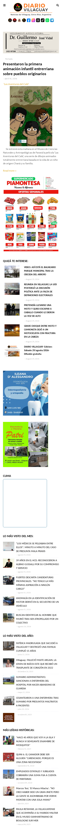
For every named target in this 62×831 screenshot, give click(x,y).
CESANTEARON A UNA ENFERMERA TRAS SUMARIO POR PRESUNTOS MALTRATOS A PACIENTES (37, 702)
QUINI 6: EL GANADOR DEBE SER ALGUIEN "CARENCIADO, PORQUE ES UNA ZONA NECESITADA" (35, 758)
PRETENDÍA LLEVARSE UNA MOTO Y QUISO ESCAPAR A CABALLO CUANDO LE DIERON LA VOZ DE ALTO (39, 310)
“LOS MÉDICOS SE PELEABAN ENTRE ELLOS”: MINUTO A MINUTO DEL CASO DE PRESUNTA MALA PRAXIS (36, 547)
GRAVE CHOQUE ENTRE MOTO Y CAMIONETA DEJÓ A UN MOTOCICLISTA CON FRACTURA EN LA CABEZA (40, 331)
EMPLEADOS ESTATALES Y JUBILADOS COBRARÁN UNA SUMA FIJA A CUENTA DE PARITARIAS (36, 775)
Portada (8, 59)
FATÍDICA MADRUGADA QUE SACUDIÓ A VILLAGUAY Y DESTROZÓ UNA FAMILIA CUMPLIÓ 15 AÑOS (37, 647)
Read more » (9, 170)
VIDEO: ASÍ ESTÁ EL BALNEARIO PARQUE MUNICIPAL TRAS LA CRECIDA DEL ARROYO (40, 271)
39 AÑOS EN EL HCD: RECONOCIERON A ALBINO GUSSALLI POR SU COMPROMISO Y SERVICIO (37, 564)
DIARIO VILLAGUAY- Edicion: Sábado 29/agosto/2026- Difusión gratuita (38, 350)
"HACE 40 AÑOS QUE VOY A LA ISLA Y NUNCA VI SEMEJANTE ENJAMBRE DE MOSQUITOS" (35, 741)
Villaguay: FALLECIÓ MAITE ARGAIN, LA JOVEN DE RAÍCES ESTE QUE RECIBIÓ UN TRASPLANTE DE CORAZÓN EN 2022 (36, 664)
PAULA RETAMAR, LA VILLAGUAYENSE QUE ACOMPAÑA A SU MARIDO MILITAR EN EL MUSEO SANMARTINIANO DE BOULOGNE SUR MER (37, 815)
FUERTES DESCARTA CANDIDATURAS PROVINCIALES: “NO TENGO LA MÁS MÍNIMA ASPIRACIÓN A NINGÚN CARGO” (35, 583)
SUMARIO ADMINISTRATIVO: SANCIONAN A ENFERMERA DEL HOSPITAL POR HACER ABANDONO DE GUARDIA (35, 683)
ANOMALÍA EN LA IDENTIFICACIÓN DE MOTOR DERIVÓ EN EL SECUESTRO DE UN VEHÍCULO (37, 602)
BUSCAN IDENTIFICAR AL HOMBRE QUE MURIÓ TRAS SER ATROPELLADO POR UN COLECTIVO (37, 619)
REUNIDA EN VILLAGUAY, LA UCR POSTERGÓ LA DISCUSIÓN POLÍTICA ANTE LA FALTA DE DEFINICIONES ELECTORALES (40, 290)
